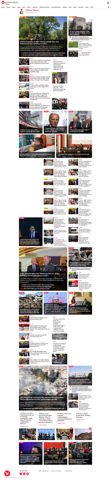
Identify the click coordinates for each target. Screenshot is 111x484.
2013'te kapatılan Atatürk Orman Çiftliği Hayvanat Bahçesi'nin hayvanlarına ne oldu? (39, 43)
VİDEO (91, 7)
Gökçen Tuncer (24, 426)
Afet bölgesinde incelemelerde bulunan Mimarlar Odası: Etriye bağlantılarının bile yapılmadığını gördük (42, 398)
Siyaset (8, 7)
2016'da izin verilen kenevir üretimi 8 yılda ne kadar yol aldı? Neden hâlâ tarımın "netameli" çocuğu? (85, 46)
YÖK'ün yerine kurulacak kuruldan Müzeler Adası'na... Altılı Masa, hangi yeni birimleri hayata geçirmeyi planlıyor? (46, 418)
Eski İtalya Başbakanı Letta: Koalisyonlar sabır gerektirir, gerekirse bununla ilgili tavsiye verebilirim (85, 183)
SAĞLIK (74, 7)
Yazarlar (35, 7)
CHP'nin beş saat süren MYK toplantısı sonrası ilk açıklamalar (30, 130)
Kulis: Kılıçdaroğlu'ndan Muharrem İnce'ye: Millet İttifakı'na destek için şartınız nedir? (40, 275)
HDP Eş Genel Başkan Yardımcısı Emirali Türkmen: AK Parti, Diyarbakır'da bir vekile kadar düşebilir (85, 164)
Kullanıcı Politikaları (56, 471)
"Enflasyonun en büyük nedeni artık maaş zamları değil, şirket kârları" (39, 87)
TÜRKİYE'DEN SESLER (44, 7)
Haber (3, 7)
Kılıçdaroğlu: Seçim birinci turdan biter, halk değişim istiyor (37, 286)
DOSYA (86, 7)
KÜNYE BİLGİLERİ (43, 471)
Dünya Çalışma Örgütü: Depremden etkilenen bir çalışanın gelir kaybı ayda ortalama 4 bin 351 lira (80, 264)
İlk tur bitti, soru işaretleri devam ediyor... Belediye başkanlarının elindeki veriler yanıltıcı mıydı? (60, 164)
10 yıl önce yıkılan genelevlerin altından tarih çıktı (83, 415)
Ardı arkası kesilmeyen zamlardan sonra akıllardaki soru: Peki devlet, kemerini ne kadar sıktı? (40, 62)
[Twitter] (24, 473)
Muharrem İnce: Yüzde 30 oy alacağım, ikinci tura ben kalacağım (38, 285)
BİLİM (23, 7)
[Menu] (108, 3)
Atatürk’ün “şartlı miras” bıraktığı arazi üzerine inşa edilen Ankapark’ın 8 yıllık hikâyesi (44, 53)
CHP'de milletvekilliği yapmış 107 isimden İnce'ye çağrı (36, 288)
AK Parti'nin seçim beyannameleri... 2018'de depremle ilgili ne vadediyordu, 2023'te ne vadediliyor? (85, 222)
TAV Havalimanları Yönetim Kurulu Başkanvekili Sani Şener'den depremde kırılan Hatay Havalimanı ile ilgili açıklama (59, 223)
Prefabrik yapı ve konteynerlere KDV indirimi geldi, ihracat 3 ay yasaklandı (80, 387)
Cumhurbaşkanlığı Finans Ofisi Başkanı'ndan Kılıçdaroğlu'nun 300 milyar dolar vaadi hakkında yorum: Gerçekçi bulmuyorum (29, 242)
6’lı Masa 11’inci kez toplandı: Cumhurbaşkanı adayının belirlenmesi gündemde (64, 417)
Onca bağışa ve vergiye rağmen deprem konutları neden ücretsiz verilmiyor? (40, 361)
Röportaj (80, 7)
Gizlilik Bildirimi (68, 471)
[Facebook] (21, 473)
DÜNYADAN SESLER (55, 7)
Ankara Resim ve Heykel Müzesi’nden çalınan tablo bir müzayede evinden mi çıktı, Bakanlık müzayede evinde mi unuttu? (82, 38)
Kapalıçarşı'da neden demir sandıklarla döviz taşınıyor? (60, 232)
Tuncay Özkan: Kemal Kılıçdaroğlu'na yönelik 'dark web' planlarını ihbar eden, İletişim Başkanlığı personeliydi (60, 174)
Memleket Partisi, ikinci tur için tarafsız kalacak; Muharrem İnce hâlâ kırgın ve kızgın (54, 130)
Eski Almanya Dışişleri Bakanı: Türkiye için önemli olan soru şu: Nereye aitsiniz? (84, 276)
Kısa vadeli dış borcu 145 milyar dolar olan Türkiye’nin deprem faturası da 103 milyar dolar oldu (81, 269)
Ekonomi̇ (80, 41)
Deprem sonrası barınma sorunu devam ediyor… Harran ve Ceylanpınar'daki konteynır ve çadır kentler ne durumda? (80, 382)
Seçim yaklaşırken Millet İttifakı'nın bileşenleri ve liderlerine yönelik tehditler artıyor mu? (84, 240)
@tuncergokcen (30, 12)
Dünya (13, 7)
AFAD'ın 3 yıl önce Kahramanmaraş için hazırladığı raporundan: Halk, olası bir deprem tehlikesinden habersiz (27, 418)
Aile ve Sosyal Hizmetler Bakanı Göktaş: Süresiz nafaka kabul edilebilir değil (40, 70)
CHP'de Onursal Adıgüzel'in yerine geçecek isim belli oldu (73, 155)
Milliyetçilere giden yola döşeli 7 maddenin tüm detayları (79, 130)
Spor (70, 7)
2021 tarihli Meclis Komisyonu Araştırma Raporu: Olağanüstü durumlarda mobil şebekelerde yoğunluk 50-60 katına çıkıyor (85, 406)
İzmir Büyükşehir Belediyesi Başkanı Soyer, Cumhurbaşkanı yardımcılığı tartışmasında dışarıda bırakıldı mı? (80, 310)
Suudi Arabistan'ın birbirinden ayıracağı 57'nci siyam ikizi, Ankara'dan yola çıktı (36, 155)
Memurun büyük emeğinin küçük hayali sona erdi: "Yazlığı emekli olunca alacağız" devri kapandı (40, 78)
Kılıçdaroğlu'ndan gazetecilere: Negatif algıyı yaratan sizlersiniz (54, 461)
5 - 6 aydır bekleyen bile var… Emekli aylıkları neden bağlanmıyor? (85, 54)
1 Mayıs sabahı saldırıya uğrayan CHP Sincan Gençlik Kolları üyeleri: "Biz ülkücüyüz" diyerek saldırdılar (85, 174)
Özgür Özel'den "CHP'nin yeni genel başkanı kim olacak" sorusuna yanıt (39, 345)
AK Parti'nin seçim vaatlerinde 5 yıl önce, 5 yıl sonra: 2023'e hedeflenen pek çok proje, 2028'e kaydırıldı (60, 242)
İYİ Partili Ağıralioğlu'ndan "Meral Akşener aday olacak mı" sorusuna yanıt (39, 353)
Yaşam (19, 7)
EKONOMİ (64, 7)
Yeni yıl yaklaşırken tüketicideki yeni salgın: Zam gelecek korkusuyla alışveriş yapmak (79, 461)
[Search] (108, 7)
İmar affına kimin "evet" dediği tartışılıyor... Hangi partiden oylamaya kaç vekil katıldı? (44, 408)
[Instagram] (27, 473)
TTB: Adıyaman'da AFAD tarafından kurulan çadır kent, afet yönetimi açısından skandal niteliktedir (82, 391)
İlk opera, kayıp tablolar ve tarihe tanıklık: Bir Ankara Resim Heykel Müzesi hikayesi (43, 55)
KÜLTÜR (29, 7)
